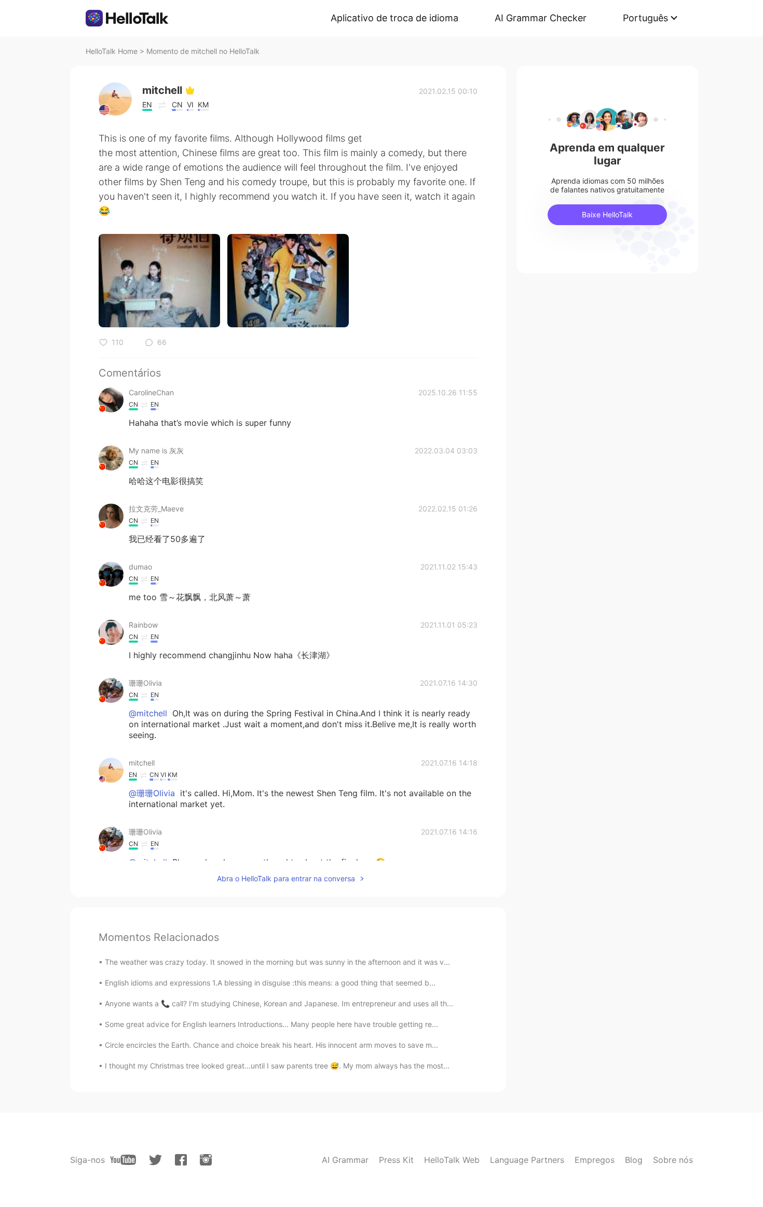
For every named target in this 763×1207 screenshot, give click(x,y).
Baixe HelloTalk (607, 214)
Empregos (595, 1160)
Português (645, 17)
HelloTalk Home (112, 51)
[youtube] (123, 1160)
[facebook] (181, 1160)
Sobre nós (673, 1160)
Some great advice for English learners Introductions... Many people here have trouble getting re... (271, 1024)
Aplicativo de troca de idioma (394, 17)
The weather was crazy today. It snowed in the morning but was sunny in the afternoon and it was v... (277, 962)
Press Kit (396, 1160)
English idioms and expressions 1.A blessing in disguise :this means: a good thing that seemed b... (270, 982)
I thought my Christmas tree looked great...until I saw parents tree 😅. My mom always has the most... (277, 1065)
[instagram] (206, 1160)
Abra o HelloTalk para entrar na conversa (286, 878)
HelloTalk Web (452, 1160)
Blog (634, 1160)
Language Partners (527, 1160)
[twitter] (155, 1160)
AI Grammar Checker (541, 17)
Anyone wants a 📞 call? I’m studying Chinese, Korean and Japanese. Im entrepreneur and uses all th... (279, 1003)
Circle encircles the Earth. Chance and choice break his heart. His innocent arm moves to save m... (271, 1044)
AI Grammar (345, 1160)
